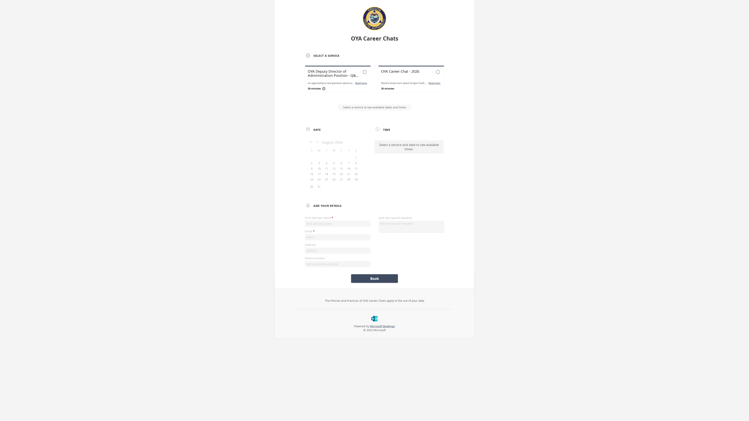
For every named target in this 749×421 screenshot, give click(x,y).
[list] (374, 82)
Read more (361, 83)
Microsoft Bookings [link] (382, 326)
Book (374, 278)
